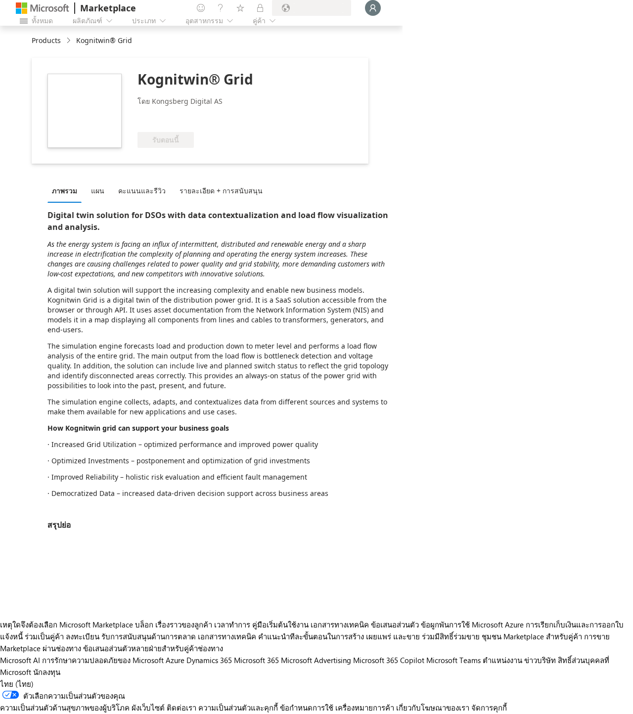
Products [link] (46, 40)
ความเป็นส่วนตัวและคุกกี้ (238, 708)
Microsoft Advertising (316, 660)
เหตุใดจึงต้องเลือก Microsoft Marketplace (66, 624)
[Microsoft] (42, 8)
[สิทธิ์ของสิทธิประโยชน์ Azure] (177, 117)
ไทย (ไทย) (17, 684)
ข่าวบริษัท (540, 660)
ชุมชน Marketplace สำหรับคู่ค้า (532, 636)
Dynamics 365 (209, 660)
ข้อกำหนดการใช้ (306, 708)
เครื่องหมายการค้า (364, 708)
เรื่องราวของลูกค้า (183, 624)
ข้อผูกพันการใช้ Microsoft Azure (473, 624)
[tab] (67, 190)
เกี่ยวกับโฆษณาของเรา (432, 708)
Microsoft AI (20, 660)
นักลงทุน (46, 672)
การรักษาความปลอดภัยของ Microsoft (103, 660)
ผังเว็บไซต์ (148, 708)
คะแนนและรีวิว (142, 190)
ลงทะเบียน (82, 636)
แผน (97, 190)
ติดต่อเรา (181, 708)
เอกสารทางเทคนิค (340, 624)
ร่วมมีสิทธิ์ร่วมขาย (451, 636)
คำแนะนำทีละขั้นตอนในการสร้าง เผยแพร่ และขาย (339, 636)
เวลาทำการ (232, 624)
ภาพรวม (64, 190)
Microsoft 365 (256, 660)
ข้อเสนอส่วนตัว (395, 624)
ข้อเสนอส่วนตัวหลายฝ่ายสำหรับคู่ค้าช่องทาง (153, 648)
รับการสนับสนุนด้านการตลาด (148, 636)
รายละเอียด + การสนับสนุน (221, 190)
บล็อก (144, 624)
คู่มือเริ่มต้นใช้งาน (280, 624)
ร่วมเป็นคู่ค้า (44, 636)
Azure (175, 660)
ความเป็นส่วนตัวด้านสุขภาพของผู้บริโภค (65, 708)
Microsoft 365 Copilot (388, 660)
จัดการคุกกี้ (489, 708)
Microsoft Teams (453, 660)
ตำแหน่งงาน (502, 660)
